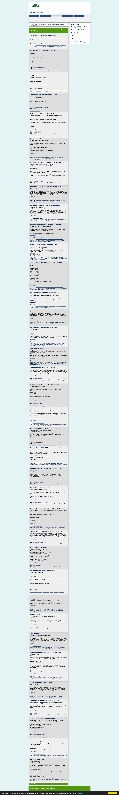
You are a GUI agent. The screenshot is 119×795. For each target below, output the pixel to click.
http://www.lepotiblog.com (38, 482)
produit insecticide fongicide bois (58, 158)
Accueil (30, 787)
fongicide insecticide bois (53, 404)
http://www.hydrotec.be (37, 607)
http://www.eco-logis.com (37, 218)
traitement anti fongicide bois (59, 200)
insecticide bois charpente (53, 306)
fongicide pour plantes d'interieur (54, 544)
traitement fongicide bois (47, 70)
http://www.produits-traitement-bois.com (40, 107)
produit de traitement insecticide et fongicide (44, 543)
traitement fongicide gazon (37, 528)
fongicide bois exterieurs (36, 91)
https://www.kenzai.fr (37, 676)
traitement (56, 16)
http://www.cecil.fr (36, 132)
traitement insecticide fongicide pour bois (46, 46)
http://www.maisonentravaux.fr (38, 423)
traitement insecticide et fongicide (44, 241)
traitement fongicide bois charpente (53, 45)
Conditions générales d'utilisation (48, 787)
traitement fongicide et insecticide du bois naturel (45, 219)
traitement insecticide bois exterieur (54, 134)
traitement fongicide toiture (49, 755)
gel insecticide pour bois (58, 46)
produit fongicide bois (45, 544)
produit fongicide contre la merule (36, 544)
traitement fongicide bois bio (51, 483)
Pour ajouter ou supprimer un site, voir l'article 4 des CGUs (42, 788)
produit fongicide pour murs (59, 755)
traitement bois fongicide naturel (57, 648)
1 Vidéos (37, 31)
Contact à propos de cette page (74, 787)
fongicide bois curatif (56, 70)
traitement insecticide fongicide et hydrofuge (37, 779)
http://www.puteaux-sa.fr (37, 526)
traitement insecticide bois (60, 183)
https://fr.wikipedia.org (37, 565)
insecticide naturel (67, 16)
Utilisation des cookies (62, 787)
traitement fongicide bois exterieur (41, 90)
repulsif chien (79, 16)
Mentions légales (37, 787)
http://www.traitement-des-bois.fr (39, 43)
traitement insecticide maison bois (48, 183)
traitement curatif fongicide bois (41, 45)
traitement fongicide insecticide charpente (56, 424)
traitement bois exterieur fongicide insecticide (45, 108)
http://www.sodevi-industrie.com (39, 462)
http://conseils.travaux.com (38, 378)
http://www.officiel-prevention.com (39, 542)
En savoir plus (80, 793)
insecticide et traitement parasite (80, 39)
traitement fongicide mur (51, 445)
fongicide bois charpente (62, 306)
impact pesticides (34, 16)
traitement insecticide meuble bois (79, 37)
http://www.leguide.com (37, 285)
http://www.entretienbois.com (38, 734)
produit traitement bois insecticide (59, 182)
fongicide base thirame (42, 697)
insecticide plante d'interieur (56, 696)
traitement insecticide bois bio (61, 219)
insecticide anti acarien (78, 41)
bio (45, 16)
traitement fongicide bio (60, 483)
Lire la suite (32, 41)
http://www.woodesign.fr (37, 237)
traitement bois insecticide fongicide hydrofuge (44, 628)
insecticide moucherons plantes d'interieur (43, 696)
